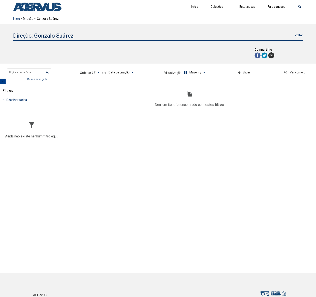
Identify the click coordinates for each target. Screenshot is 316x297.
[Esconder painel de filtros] (3, 81)
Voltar (299, 35)
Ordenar (85, 73)
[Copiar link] (271, 55)
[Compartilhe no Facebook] (258, 55)
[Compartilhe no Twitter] (264, 55)
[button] (300, 7)
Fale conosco (276, 6)
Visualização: (173, 73)
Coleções (217, 6)
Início (194, 6)
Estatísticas (247, 6)
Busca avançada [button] (37, 79)
